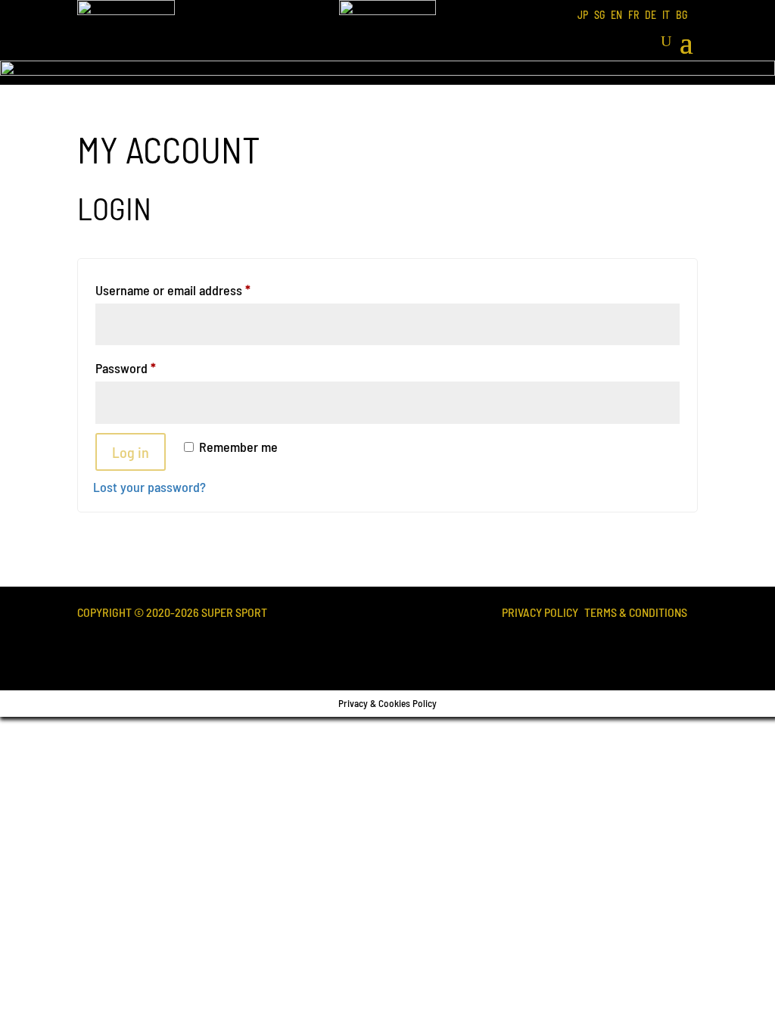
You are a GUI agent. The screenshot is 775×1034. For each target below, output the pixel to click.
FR (633, 15)
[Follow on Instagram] (675, 646)
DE (650, 15)
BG (681, 15)
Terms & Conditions (635, 613)
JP (582, 15)
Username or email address (197, 289)
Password (149, 367)
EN (616, 15)
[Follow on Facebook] (623, 646)
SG (599, 15)
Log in (130, 452)
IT (666, 15)
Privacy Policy (540, 613)
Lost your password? (149, 486)
